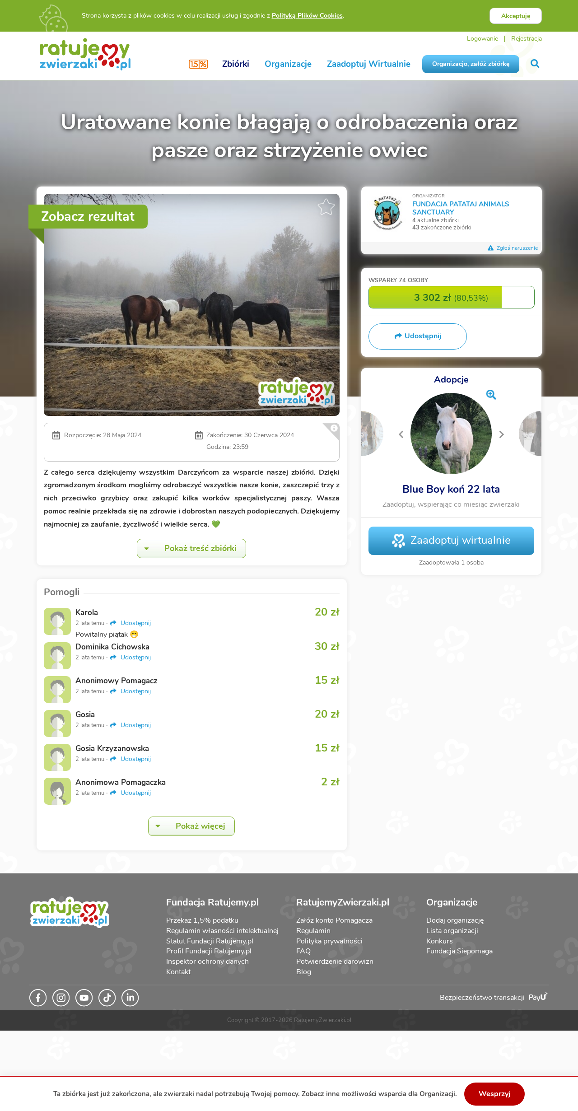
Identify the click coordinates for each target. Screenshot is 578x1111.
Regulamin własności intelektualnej (222, 931)
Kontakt (178, 972)
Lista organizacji (452, 931)
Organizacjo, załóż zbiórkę (470, 64)
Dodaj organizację (455, 920)
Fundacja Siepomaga (459, 951)
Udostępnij (135, 623)
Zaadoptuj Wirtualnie (368, 64)
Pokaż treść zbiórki (200, 548)
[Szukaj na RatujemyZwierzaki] (536, 64)
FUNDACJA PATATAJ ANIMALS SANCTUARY (460, 208)
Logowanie (482, 38)
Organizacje (288, 64)
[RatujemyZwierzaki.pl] (85, 54)
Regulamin (313, 931)
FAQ (303, 951)
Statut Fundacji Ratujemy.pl (209, 941)
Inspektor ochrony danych (207, 961)
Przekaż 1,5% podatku (202, 920)
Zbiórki (235, 64)
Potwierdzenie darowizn (334, 961)
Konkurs (439, 941)
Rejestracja (526, 38)
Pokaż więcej (200, 826)
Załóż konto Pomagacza (334, 920)
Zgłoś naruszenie (516, 248)
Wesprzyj (494, 1094)
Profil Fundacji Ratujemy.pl (209, 951)
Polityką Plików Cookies (307, 15)
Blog (303, 972)
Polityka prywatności (329, 941)
